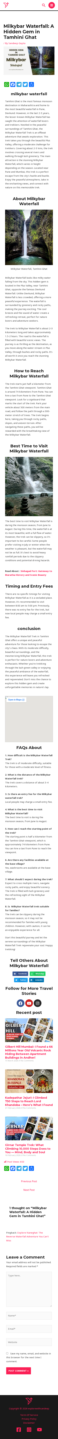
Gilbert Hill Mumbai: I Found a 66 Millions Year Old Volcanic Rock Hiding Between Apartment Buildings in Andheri (29, 1052)
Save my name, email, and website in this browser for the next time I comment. (28, 1357)
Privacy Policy (29, 1418)
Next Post (29, 1190)
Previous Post (29, 1181)
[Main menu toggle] (51, 5)
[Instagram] (29, 1429)
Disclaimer (29, 1422)
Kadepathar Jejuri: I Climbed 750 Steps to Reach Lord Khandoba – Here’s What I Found (29, 1101)
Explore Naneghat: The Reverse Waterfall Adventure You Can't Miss (27, 1236)
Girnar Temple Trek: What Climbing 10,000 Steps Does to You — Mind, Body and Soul (27, 1148)
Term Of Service (29, 1414)
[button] (43, 5)
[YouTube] (39, 1429)
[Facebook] (18, 1429)
